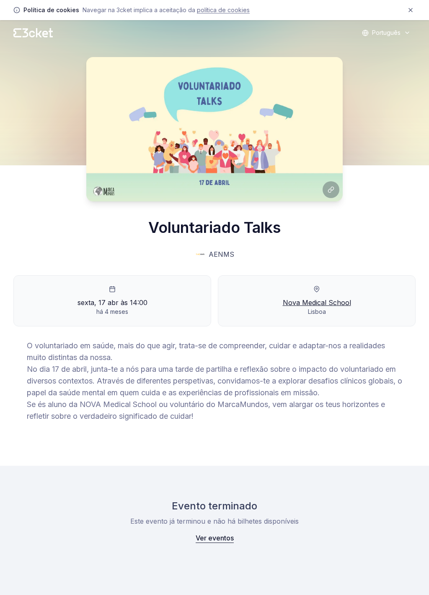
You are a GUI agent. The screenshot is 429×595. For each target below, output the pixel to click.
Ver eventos (215, 538)
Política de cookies (223, 9)
